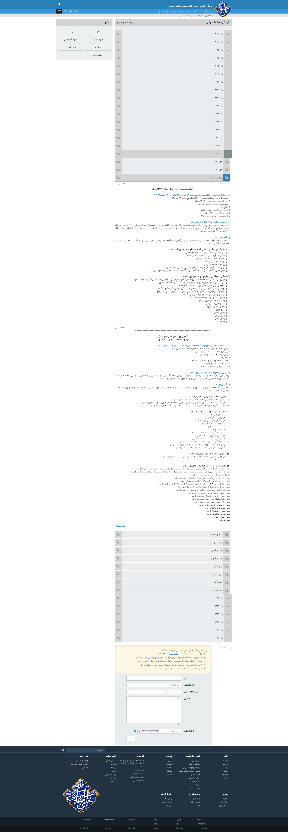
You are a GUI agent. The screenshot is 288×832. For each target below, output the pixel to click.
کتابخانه (200, 15)
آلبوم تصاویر (110, 756)
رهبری (225, 794)
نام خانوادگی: (189, 685)
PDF (124, 184)
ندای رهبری (83, 756)
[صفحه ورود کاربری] (59, 4)
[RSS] (76, 11)
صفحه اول (208, 11)
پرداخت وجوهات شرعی (180, 11)
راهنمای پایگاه (180, 828)
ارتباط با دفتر (166, 794)
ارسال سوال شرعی (155, 657)
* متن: (187, 698)
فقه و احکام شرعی (192, 756)
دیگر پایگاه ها (84, 828)
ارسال (130, 738)
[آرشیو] (130, 784)
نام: (185, 678)
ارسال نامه (197, 11)
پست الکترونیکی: (191, 692)
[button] (59, 11)
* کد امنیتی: (189, 731)
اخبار (226, 756)
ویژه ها (169, 756)
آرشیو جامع (163, 11)
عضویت (156, 828)
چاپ (118, 184)
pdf (119, 23)
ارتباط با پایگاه (155, 661)
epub (124, 23)
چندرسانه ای (194, 794)
